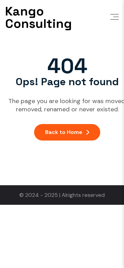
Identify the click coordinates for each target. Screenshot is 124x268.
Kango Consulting (38, 17)
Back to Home (63, 132)
